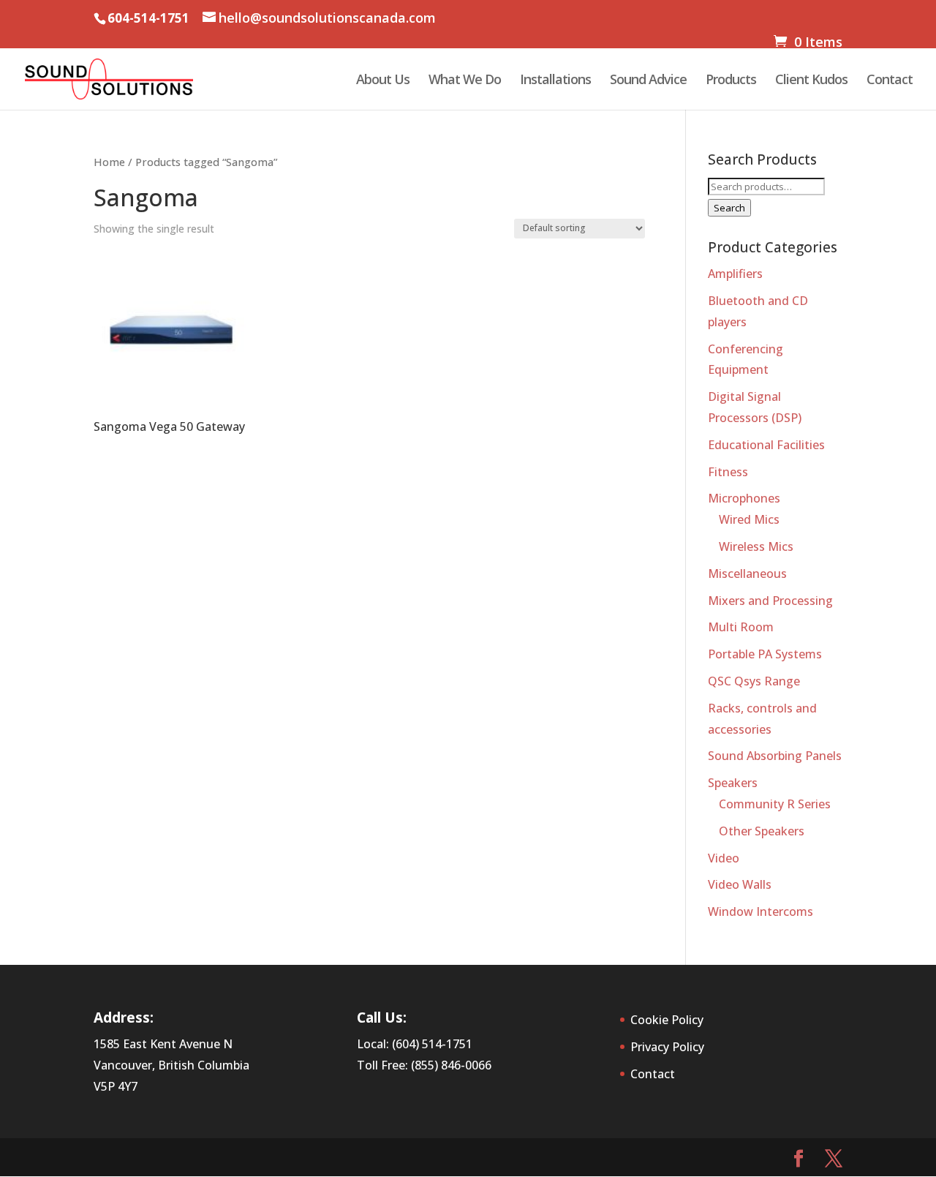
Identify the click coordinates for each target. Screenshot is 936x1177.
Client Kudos (811, 81)
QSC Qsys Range (754, 681)
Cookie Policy (666, 1020)
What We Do (465, 81)
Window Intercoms (760, 911)
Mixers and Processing (770, 601)
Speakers (733, 783)
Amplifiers (735, 274)
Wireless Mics (756, 546)
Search (729, 207)
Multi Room (741, 627)
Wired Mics (749, 519)
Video (723, 858)
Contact (890, 81)
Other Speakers (761, 831)
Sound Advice (648, 81)
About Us (383, 81)
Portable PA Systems (765, 654)
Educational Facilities (766, 445)
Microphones (744, 498)
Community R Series (775, 804)
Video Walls (739, 884)
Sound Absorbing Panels (775, 756)
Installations (555, 81)
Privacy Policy (667, 1047)
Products (731, 81)
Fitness (728, 472)
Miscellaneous (747, 573)
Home (109, 161)
